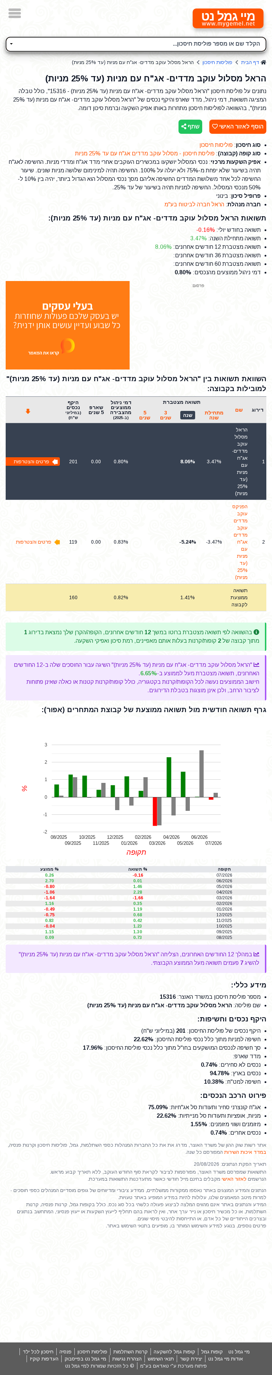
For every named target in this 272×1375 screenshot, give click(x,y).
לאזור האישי (234, 1179)
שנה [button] (187, 415)
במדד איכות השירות (245, 1152)
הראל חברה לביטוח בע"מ (194, 204)
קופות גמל (212, 1351)
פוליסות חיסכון (217, 62)
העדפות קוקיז (44, 1359)
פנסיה (66, 1351)
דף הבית (250, 62)
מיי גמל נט (239, 1351)
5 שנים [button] (144, 415)
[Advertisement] (136, 1285)
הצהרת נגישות (127, 1359)
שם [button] (239, 410)
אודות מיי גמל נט (225, 1359)
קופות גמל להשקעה (174, 1351)
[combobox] (136, 44)
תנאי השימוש (161, 1359)
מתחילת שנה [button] (214, 415)
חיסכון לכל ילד (38, 1351)
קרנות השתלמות (130, 1351)
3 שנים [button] (165, 415)
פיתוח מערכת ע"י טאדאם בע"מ (173, 1366)
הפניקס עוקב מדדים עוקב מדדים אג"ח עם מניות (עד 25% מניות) (240, 542)
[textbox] (136, 43)
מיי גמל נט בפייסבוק (85, 1359)
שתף (192, 127)
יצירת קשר (191, 1359)
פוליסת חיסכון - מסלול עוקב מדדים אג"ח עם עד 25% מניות (145, 153)
